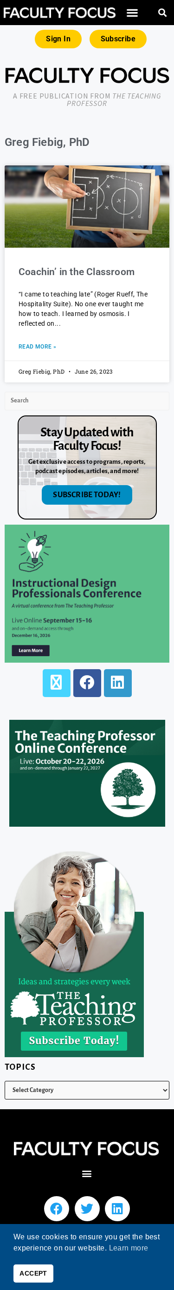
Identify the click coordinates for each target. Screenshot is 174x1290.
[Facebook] (87, 683)
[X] (57, 683)
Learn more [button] (128, 1248)
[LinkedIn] (118, 683)
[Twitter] (87, 1208)
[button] (132, 13)
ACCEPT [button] (33, 1273)
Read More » (37, 346)
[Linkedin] (117, 1208)
